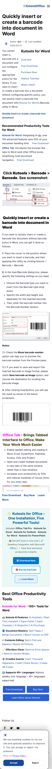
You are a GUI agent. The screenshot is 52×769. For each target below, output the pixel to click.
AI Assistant (35, 617)
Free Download (29, 65)
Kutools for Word (28, 102)
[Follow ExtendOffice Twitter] (11, 727)
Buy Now (29, 495)
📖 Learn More (26, 579)
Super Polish (27, 621)
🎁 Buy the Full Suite (26, 569)
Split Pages (35, 630)
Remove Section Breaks (17, 653)
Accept (13, 762)
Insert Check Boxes (27, 663)
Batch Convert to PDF (37, 634)
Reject (35, 762)
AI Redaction (21, 625)
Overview (26, 59)
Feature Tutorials (30, 78)
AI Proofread (37, 625)
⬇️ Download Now (26, 560)
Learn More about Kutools (26, 697)
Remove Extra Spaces (37, 649)
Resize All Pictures (23, 644)
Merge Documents (12, 634)
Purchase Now (29, 72)
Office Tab (8, 148)
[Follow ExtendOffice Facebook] (4, 727)
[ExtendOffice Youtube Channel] (18, 727)
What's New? (28, 84)
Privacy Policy (19, 755)
